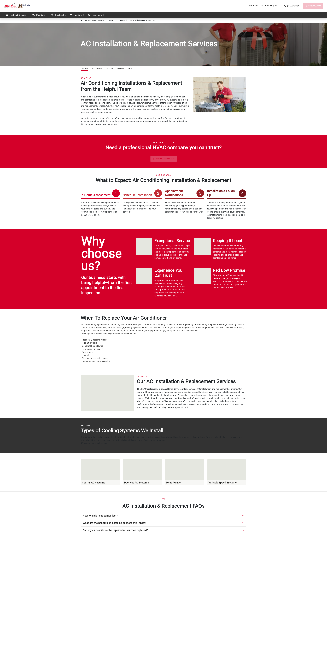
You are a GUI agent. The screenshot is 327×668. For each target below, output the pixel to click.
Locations (253, 5)
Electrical (59, 15)
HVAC (111, 20)
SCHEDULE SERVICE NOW (165, 159)
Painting (78, 15)
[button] (84, 69)
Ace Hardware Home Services (92, 20)
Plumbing (40, 15)
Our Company (267, 5)
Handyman (97, 15)
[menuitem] (253, 5)
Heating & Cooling (18, 15)
